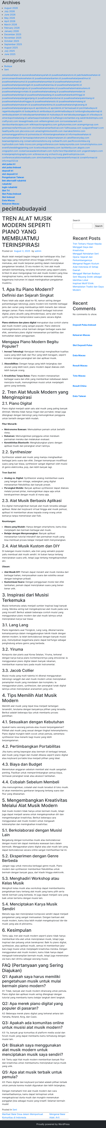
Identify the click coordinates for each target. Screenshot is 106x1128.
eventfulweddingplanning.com (17, 147)
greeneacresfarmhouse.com (16, 127)
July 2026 (9, 11)
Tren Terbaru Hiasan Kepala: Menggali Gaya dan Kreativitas (87, 247)
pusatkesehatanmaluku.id (44, 88)
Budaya (8, 66)
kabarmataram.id (57, 137)
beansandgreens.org (12, 141)
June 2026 (9, 14)
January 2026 (11, 31)
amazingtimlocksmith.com (49, 131)
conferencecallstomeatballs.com (19, 157)
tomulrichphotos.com (91, 144)
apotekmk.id (57, 108)
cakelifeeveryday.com (77, 137)
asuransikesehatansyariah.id (36, 75)
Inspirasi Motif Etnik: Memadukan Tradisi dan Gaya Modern (88, 286)
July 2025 (9, 51)
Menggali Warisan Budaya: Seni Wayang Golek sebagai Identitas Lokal (87, 276)
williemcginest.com (49, 121)
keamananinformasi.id (67, 157)
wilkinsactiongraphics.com (43, 124)
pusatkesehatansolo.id (46, 101)
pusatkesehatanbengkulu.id (16, 88)
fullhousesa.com (72, 127)
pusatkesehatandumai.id (50, 98)
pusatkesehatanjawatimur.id (76, 78)
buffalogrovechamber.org (66, 117)
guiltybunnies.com (67, 124)
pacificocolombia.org (79, 141)
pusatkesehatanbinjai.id (14, 94)
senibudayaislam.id (12, 114)
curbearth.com (59, 141)
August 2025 (11, 47)
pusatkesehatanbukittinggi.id (70, 94)
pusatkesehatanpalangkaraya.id (18, 108)
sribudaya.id (95, 114)
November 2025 (12, 37)
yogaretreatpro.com (92, 150)
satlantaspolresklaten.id (39, 117)
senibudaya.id (46, 111)
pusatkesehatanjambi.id (69, 84)
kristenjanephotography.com (17, 154)
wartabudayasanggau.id (76, 114)
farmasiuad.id (71, 108)
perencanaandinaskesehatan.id (18, 78)
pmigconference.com (48, 144)
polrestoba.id (35, 134)
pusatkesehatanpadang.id (40, 94)
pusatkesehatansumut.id (14, 81)
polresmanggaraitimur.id (14, 134)
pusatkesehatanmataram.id (16, 104)
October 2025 (11, 41)
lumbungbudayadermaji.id (88, 111)
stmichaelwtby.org (46, 157)
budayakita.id (32, 111)
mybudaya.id (56, 114)
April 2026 (9, 21)
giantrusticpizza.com (73, 154)
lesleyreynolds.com (69, 144)
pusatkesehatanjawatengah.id (17, 84)
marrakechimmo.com (74, 131)
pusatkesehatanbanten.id (48, 78)
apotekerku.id (43, 108)
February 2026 (12, 27)
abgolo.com (83, 147)
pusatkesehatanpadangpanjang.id (19, 98)
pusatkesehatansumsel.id (68, 81)
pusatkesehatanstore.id (64, 75)
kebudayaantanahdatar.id (35, 114)
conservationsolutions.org (37, 141)
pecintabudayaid (24, 208)
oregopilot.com (10, 150)
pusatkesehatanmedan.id (72, 91)
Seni (6, 69)
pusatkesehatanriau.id (45, 84)
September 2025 (13, 44)
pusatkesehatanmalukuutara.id (74, 88)
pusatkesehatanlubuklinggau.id (18, 101)
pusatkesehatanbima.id (43, 104)
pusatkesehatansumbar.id (41, 81)
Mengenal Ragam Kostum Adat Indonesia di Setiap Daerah (86, 266)
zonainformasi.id (88, 157)
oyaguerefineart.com (93, 127)
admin (38, 251)
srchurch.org (55, 154)
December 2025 (12, 34)
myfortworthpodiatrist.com (67, 150)
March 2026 (10, 24)
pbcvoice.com (27, 131)
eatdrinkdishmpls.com (91, 117)
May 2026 (9, 18)
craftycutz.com (10, 121)
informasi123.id (10, 160)
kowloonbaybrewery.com (47, 147)
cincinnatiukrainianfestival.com (48, 127)
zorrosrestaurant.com (71, 121)
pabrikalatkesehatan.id (88, 75)
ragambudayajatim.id (13, 111)
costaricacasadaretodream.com (35, 150)
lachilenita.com (69, 147)
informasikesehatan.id (79, 134)
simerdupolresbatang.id (14, 117)
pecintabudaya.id (88, 108)
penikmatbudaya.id (64, 111)
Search (76, 220)
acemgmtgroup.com (87, 124)
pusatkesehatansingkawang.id (71, 104)
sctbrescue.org (40, 154)
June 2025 (9, 54)
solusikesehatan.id (11, 75)
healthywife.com (10, 131)
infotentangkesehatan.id (55, 134)
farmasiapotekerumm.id (35, 137)
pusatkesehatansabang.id (45, 91)
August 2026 (11, 8)
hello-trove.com (27, 144)
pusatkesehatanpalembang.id (79, 98)
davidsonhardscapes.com (15, 124)
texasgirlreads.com (29, 121)
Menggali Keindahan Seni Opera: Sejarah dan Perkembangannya (86, 257)
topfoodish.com (10, 144)
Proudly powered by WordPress (53, 1124)
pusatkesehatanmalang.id (72, 101)
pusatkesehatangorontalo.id (16, 91)
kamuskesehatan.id (12, 137)
